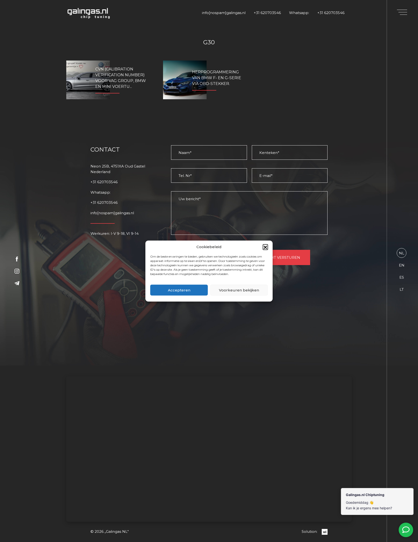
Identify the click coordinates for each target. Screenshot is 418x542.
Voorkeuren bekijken (239, 290)
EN (401, 265)
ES (401, 277)
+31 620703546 (267, 12)
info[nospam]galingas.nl (224, 12)
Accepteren (179, 290)
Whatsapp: (299, 12)
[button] (265, 246)
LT (402, 289)
